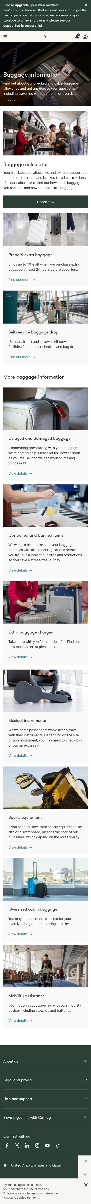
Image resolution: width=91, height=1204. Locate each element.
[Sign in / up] (85, 36)
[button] (21, 279)
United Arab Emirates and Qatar (36, 1165)
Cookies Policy (25, 1197)
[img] (86, 4)
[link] (45, 133)
